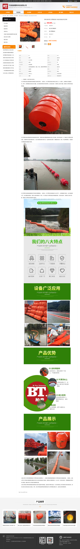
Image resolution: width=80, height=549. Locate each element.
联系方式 (72, 12)
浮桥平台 (6, 31)
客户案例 (61, 12)
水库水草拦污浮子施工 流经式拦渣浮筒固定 (9, 65)
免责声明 (16, 541)
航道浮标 (6, 28)
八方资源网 (12, 541)
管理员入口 (20, 541)
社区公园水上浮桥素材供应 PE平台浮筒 (9, 73)
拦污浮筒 (16, 15)
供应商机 (18, 12)
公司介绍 (40, 12)
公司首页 (8, 12)
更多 (14, 46)
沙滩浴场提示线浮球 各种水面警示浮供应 (33, 525)
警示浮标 (6, 42)
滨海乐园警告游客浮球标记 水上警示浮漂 (48, 525)
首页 (8, 15)
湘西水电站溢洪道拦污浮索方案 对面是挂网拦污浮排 (9, 57)
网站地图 (24, 541)
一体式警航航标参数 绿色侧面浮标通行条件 (9, 70)
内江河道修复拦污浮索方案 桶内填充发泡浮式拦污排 (9, 60)
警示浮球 (6, 39)
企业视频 (29, 12)
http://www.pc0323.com (23, 492)
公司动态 (50, 12)
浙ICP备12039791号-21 (18, 537)
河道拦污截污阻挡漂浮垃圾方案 (10, 34)
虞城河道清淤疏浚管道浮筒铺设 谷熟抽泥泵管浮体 (20, 525)
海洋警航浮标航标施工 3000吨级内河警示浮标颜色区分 (9, 55)
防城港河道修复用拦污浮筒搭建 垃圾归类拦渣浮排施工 (9, 62)
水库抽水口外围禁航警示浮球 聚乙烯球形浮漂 (64, 525)
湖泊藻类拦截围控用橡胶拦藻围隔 (9, 52)
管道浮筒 (6, 26)
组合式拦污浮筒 (7, 36)
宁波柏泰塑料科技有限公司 (28, 537)
